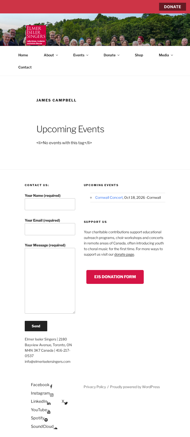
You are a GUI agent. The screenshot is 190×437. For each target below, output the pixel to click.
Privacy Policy (95, 387)
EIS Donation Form (115, 276)
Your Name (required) (43, 195)
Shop (139, 55)
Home (23, 55)
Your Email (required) (42, 220)
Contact (25, 67)
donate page (124, 254)
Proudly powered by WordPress (135, 387)
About (49, 55)
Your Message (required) (45, 245)
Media (164, 55)
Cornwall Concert (109, 197)
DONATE (172, 6)
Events (78, 55)
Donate (110, 55)
